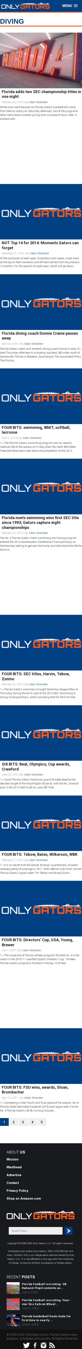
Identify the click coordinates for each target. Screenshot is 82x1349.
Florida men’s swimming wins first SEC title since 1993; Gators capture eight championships (40, 522)
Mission (13, 1159)
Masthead (14, 1167)
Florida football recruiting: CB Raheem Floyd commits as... (44, 1286)
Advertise (14, 1175)
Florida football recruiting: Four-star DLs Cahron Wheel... (46, 1302)
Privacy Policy (17, 1191)
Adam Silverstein (38, 102)
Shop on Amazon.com (24, 1198)
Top (78, 1345)
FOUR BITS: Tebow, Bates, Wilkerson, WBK (39, 854)
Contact (13, 1183)
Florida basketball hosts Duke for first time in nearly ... (46, 1318)
